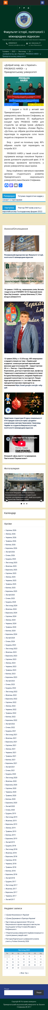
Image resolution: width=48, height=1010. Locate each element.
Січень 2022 (10, 727)
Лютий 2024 (10, 638)
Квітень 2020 (10, 799)
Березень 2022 (11, 720)
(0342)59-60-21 (13, 43)
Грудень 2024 (11, 602)
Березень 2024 (11, 634)
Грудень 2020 (11, 774)
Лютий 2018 (10, 878)
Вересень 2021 (11, 742)
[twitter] (24, 7)
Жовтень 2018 (11, 853)
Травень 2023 (11, 670)
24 (24, 965)
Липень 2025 (10, 577)
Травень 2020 (11, 795)
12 (35, 959)
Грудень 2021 (11, 731)
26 (35, 965)
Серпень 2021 (11, 745)
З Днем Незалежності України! (17, 915)
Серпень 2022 (11, 702)
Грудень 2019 (11, 813)
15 (13, 962)
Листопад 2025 (11, 563)
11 (29, 959)
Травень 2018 (11, 867)
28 (7, 968)
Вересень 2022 (11, 699)
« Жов (21, 973)
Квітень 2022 (10, 717)
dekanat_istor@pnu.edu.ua (17, 45)
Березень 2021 (11, 763)
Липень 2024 (10, 620)
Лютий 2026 (10, 552)
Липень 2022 (10, 706)
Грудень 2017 (11, 881)
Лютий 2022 (10, 724)
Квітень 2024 (10, 631)
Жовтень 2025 (11, 566)
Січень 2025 (10, 598)
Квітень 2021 (10, 760)
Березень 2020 (11, 803)
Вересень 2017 (11, 892)
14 (7, 962)
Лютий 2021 (10, 767)
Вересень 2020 (11, 785)
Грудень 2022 (11, 688)
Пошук (6, 989)
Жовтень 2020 (11, 781)
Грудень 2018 (11, 846)
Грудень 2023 (11, 645)
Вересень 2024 (11, 613)
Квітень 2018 (10, 871)
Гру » (27, 973)
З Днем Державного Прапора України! (20, 918)
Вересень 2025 (11, 570)
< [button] (7, 500)
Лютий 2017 (10, 899)
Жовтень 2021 (11, 738)
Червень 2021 (11, 752)
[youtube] (28, 7)
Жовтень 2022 (11, 695)
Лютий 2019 (10, 842)
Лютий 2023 (10, 681)
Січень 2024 (10, 641)
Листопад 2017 (11, 885)
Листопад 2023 (11, 649)
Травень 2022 (11, 713)
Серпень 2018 (11, 860)
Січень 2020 (10, 810)
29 (13, 968)
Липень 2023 (10, 663)
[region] (24, 487)
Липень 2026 (10, 534)
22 (13, 965)
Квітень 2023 (10, 674)
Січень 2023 (10, 684)
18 (29, 962)
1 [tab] (21, 503)
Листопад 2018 (11, 849)
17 (24, 962)
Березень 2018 (11, 874)
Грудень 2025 (11, 559)
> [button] (41, 500)
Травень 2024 (11, 627)
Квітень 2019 (10, 835)
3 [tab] (26, 503)
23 (18, 965)
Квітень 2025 (10, 588)
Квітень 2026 (10, 545)
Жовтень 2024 (11, 609)
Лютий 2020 (10, 806)
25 (29, 965)
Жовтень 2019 (11, 821)
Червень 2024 (11, 623)
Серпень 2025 (11, 573)
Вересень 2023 (11, 656)
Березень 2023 (11, 677)
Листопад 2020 (11, 778)
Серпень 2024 (11, 616)
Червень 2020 (11, 792)
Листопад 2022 (11, 692)
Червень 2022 (11, 709)
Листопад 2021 (11, 735)
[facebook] (19, 7)
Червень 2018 (11, 864)
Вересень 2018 (11, 856)
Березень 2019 (11, 838)
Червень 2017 (11, 896)
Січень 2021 (10, 770)
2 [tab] (24, 503)
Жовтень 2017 (11, 889)
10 (24, 959)
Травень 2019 (11, 831)
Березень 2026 (11, 548)
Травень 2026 (11, 541)
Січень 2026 (10, 555)
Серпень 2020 (11, 788)
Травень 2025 (11, 584)
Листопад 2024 (11, 606)
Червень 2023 (11, 666)
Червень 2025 (11, 580)
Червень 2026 (11, 537)
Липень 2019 (10, 828)
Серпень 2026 (11, 530)
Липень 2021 (10, 749)
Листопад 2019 (11, 817)
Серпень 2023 (11, 659)
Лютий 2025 (10, 595)
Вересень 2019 (11, 824)
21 (7, 965)
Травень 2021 (11, 756)
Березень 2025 (11, 591)
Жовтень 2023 (11, 652)
